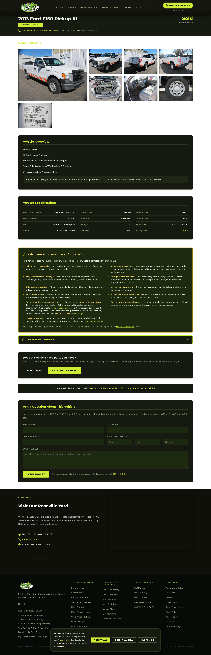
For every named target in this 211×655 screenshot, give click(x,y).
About (127, 7)
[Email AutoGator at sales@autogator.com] (30, 605)
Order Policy (171, 612)
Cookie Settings (173, 626)
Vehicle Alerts (109, 609)
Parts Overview (78, 588)
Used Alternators (79, 626)
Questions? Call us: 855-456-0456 (40, 30)
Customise (147, 640)
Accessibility (172, 617)
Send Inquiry (36, 474)
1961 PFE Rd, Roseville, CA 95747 (32, 611)
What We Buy (140, 592)
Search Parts (77, 592)
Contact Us (171, 592)
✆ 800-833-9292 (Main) (30, 615)
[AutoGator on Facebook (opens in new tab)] (24, 605)
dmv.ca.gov (78, 313)
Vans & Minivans (110, 604)
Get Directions (36, 558)
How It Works (140, 597)
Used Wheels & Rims (81, 617)
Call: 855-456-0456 (113, 618)
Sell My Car (139, 588)
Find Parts (34, 370)
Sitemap (170, 621)
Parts (72, 7)
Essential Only (124, 640)
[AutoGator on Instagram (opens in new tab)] (19, 605)
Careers (169, 597)
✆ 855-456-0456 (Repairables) (34, 623)
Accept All (100, 640)
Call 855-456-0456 (64, 370)
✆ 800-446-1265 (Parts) (30, 619)
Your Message (31, 449)
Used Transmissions (80, 612)
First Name (30, 424)
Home (59, 7)
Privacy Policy (172, 602)
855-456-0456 (120, 474)
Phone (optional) (117, 436)
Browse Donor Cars (80, 597)
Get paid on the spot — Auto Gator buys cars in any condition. (122, 388)
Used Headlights (79, 621)
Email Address (31, 436)
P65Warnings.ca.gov (93, 321)
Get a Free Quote (142, 602)
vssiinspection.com (60, 308)
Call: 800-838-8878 (144, 607)
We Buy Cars (109, 7)
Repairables (88, 7)
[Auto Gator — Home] (29, 7)
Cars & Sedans (110, 594)
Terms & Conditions (175, 607)
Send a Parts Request (81, 602)
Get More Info (109, 614)
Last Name (113, 424)
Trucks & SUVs (109, 599)
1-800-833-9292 (179, 5)
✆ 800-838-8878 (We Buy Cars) (34, 628)
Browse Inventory (111, 589)
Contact (142, 7)
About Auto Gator (174, 588)
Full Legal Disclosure (125, 326)
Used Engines (77, 607)
